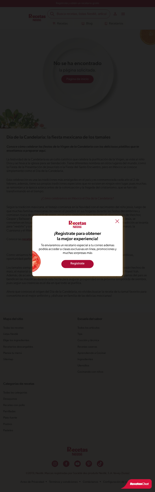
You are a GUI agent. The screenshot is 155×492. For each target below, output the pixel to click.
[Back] (117, 222)
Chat (136, 484)
